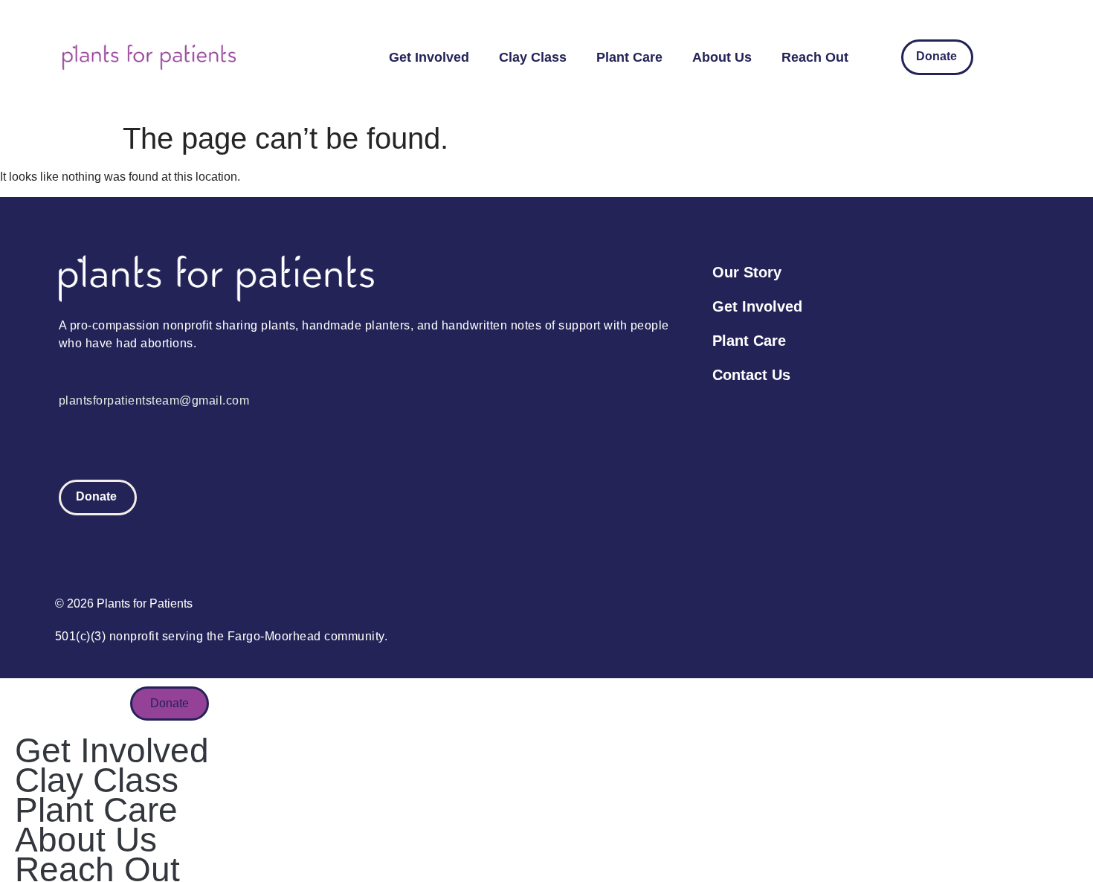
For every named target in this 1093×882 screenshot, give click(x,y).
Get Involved (429, 57)
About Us (722, 57)
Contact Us (751, 375)
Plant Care (629, 57)
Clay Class (533, 57)
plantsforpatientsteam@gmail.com (154, 400)
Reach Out (814, 57)
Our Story (746, 272)
